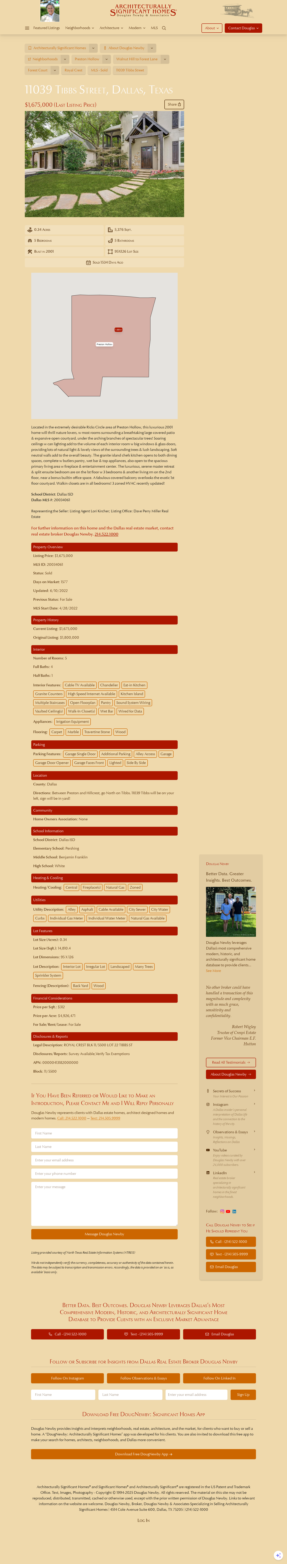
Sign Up (243, 1394)
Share (172, 104)
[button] (104, 344)
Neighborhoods (77, 28)
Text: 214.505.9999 (105, 1118)
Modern (135, 28)
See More (213, 970)
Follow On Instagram (67, 1378)
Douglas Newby (217, 863)
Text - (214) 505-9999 (231, 1254)
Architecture (109, 28)
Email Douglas (226, 1267)
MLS (154, 28)
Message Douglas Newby (104, 1234)
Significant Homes (112, 1487)
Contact (241, 28)
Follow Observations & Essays (143, 1378)
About (210, 28)
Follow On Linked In (219, 1378)
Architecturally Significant (156, 1487)
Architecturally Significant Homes (63, 1487)
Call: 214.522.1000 (71, 1118)
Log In (143, 1520)
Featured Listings (46, 28)
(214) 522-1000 (196, 1509)
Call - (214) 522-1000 (231, 1241)
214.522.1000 (106, 534)
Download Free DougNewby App (141, 1454)
